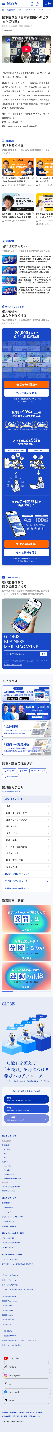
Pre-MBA (7, 1170)
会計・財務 (11, 826)
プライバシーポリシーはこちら (13, 665)
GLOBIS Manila (7, 1315)
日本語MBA (6, 1145)
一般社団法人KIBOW (9, 1336)
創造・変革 (11, 839)
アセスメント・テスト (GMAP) (12, 1217)
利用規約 (13, 1412)
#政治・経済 (8, 30)
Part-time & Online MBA (12, 1178)
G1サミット (42, 10)
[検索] (32, 3)
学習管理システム (8, 1221)
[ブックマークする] (33, 178)
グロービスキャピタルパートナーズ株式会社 (17, 1289)
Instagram (14, 1375)
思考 (8, 806)
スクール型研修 (7, 1207)
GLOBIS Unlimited (8, 1191)
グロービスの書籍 (8, 1238)
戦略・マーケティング (16, 813)
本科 (19, 1099)
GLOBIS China (7, 1306)
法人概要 (5, 1412)
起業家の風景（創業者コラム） (19, 888)
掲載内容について (35, 1416)
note (11, 1400)
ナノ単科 (15, 1118)
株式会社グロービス (9, 1280)
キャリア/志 (11, 866)
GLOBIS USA (6, 1324)
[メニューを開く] (3, 3)
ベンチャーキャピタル (9, 1259)
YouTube (14, 1358)
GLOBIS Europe (7, 1310)
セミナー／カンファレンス (27, 10)
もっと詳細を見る (26, 393)
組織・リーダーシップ (16, 819)
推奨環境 (39, 1412)
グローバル (11, 833)
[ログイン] (38, 3)
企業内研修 (6, 1203)
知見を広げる (11, 10)
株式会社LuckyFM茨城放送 (11, 1345)
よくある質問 (6, 1416)
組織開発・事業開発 (9, 1226)
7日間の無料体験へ (26, 384)
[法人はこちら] (48, 3)
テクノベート (12, 853)
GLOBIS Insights (8, 1247)
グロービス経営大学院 (16, 846)
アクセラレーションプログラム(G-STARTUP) (17, 1264)
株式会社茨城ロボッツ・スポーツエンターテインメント (21, 1340)
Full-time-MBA (9, 1174)
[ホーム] (3, 10)
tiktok (12, 1366)
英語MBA (5, 1162)
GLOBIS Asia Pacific (9, 1296)
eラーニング (6, 1212)
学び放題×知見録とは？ (10, 791)
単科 (18, 1109)
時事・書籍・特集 (14, 860)
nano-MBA (7, 1166)
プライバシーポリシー (26, 1412)
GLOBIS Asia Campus (9, 1301)
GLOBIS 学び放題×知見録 (11, 1187)
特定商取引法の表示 (20, 1416)
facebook (14, 1392)
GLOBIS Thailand (8, 1320)
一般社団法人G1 (7, 1331)
